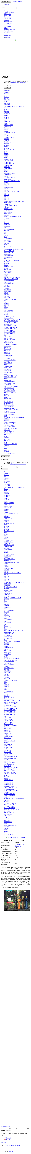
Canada (6, 131)
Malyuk (6, 447)
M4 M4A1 (7, 420)
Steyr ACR (7, 103)
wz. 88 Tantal (8, 271)
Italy (5, 248)
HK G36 (6, 198)
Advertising (7, 32)
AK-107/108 (7, 290)
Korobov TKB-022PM (10, 327)
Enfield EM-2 (8, 212)
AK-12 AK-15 (8, 291)
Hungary (6, 215)
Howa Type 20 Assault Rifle (12, 260)
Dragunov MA (8, 324)
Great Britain (7, 210)
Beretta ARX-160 (9, 251)
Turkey (6, 397)
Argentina (7, 90)
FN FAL (6, 115)
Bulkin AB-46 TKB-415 (11, 321)
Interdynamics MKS (9, 383)
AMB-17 (6, 308)
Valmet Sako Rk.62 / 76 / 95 (12, 181)
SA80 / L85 (7, 213)
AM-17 (6, 307)
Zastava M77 (7, 350)
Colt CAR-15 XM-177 (10, 406)
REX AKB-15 (8, 363)
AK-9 (5, 300)
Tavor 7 (6, 244)
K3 (5, 95)
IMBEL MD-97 (8, 125)
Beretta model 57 (8, 255)
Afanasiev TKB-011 (9, 283)
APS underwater (8, 311)
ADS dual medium (9, 280)
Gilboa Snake (8, 238)
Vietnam (6, 451)
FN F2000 (7, 114)
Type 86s (6, 148)
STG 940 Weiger (8, 209)
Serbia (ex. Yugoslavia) (10, 344)
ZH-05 (6, 151)
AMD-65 (6, 218)
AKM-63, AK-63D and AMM (12, 216)
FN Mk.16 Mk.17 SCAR (11, 409)
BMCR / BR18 (8, 355)
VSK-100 (6, 109)
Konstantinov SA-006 (10, 325)
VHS (5, 157)
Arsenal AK (7, 129)
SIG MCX (7, 430)
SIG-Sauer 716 (8, 434)
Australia (6, 97)
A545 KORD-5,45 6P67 (11, 279)
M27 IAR (6, 419)
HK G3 (6, 196)
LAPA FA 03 (7, 126)
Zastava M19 (7, 346)
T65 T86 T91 (8, 395)
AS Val (6, 313)
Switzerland (7, 384)
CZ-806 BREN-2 (9, 164)
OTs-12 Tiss (7, 336)
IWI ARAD (7, 240)
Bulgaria (6, 128)
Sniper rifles (7, 17)
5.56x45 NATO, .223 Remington (21, 845)
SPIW (5, 436)
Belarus (6, 107)
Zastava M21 (7, 347)
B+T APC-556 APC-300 (11, 386)
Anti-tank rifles (8, 23)
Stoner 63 (6, 437)
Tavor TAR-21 (8, 246)
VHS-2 (6, 156)
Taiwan (6, 394)
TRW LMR (7, 439)
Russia (6, 274)
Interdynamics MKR (9, 381)
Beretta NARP (8, 257)
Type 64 (6, 262)
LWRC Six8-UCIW (9, 412)
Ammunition (7, 26)
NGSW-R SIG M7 (9, 423)
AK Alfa (6, 234)
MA (5, 335)
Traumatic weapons (9, 29)
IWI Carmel (7, 241)
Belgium (6, 111)
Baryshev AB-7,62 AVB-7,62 (12, 319)
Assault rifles (7, 15)
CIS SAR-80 (7, 356)
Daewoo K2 (7, 369)
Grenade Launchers (9, 25)
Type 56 (6, 143)
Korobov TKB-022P (10, 328)
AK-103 (6, 288)
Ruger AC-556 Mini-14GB (11, 428)
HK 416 (6, 188)
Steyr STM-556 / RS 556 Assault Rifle (14, 106)
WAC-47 (6, 450)
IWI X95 (6, 243)
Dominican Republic (9, 173)
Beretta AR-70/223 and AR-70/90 (13, 249)
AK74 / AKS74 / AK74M (11, 299)
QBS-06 (6, 139)
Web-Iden (12, 1152)
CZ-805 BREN (8, 162)
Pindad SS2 (7, 226)
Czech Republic (8, 159)
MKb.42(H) (7, 202)
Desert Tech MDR (9, 408)
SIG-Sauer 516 (8, 433)
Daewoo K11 (7, 370)
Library (6, 28)
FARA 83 (6, 92)
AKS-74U (7, 305)
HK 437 (6, 193)
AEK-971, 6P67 (8, 282)
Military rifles (7, 14)
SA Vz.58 (7, 167)
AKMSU (6, 304)
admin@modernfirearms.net (12, 1145)
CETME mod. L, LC (10, 377)
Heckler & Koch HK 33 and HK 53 (14, 201)
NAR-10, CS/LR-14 (9, 137)
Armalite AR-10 (8, 402)
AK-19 (6, 293)
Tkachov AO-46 (8, 342)
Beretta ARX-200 (9, 252)
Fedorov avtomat (8, 318)
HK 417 (6, 190)
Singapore (7, 353)
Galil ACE (7, 235)
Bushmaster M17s (9, 405)
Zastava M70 (7, 349)
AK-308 (6, 296)
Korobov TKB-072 (9, 330)
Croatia (6, 153)
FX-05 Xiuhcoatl (8, 266)
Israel (5, 232)
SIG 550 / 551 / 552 (9, 391)
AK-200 (6, 294)
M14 (5, 416)
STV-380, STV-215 (9, 453)
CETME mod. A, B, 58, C (11, 375)
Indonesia (6, 223)
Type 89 (6, 263)
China (5, 134)
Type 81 (6, 146)
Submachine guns (9, 12)
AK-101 (6, 285)
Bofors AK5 (7, 380)
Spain (5, 374)
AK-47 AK (7, 297)
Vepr (5, 448)
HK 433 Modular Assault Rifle (12, 192)
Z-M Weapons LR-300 (10, 444)
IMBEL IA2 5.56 (9, 121)
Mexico (6, 265)
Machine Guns (8, 21)
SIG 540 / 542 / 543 (9, 389)
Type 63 (6, 145)
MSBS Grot (7, 269)
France (6, 182)
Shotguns (6, 20)
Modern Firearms (17, 1)
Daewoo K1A (8, 372)
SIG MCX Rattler (9, 431)
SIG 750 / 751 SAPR (10, 392)
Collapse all (8, 87)
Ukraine (6, 445)
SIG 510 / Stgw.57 (9, 388)
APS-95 (6, 154)
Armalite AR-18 (8, 403)
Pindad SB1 (7, 224)
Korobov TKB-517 (9, 333)
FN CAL (6, 112)
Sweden (6, 378)
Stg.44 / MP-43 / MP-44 (10, 206)
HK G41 (6, 199)
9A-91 (6, 276)
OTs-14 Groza (8, 338)
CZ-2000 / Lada (8, 160)
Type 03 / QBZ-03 (9, 142)
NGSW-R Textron (9, 425)
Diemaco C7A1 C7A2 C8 (11, 132)
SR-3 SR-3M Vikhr (9, 339)
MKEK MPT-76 (8, 398)
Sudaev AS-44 (8, 341)
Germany (6, 185)
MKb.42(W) (7, 204)
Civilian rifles (7, 18)
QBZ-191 (6, 140)
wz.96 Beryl (7, 272)
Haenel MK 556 (8, 187)
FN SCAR (7, 118)
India (5, 220)
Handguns (7, 10)
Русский (6, 4)
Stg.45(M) (7, 207)
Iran (5, 227)
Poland (6, 268)
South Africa (7, 364)
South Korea (7, 367)
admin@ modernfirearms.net (18, 82)
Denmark (6, 170)
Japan (5, 258)
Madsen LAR (8, 171)
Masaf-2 (6, 230)
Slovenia (6, 361)
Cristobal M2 (7, 174)
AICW (6, 98)
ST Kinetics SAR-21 (10, 360)
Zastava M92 (7, 352)
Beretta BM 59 (8, 254)
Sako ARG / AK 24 (9, 178)
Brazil (5, 120)
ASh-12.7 (6, 314)
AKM (5, 302)
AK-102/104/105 (9, 286)
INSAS (6, 221)
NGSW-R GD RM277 (10, 422)
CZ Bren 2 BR (8, 165)
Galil (5, 237)
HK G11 (6, 195)
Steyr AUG (7, 104)
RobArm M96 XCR (9, 426)
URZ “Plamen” (8, 168)
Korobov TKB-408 (9, 332)
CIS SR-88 (7, 358)
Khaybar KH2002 (9, 229)
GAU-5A (6, 411)
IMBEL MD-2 (8, 123)
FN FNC (6, 117)
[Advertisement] (15, 57)
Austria (6, 101)
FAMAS (6, 184)
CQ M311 (7, 136)
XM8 (5, 442)
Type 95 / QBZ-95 (9, 150)
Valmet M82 (7, 179)
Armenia (6, 93)
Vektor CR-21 (8, 366)
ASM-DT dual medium (10, 316)
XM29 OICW (8, 440)
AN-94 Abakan (8, 310)
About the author (8, 31)
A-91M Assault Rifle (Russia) (12, 277)
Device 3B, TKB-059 (10, 322)
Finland (6, 176)
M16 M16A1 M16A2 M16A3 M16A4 (14, 417)
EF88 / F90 (7, 100)
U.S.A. (6, 400)
